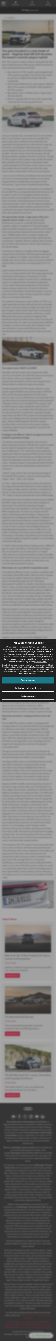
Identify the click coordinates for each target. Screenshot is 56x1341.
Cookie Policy (41, 661)
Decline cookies (28, 696)
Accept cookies (28, 680)
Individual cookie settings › (28, 688)
